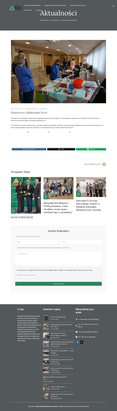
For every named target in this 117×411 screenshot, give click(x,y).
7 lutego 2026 (54, 355)
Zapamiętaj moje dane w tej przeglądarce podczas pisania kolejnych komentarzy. (43, 247)
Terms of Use (88, 270)
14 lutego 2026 (55, 346)
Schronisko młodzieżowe (32, 5)
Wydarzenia (55, 20)
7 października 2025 (56, 398)
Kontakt (38, 10)
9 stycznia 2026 (55, 389)
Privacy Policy (76, 270)
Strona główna (44, 20)
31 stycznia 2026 (55, 364)
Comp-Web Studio (83, 406)
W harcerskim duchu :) (58, 387)
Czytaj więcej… (21, 340)
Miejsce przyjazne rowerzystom (55, 5)
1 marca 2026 (54, 329)
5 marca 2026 (54, 319)
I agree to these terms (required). (26, 275)
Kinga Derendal (31, 108)
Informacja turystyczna (78, 5)
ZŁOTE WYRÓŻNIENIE (22, 217)
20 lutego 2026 (55, 337)
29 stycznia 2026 (55, 372)
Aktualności (28, 10)
